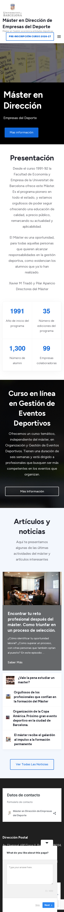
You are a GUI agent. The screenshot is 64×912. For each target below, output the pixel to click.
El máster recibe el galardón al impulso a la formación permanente (34, 739)
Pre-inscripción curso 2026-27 (30, 36)
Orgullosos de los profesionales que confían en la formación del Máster (35, 696)
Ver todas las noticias (32, 764)
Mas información (21, 132)
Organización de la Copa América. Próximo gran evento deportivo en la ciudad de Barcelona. (35, 718)
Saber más (15, 662)
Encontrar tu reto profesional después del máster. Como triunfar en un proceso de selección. (32, 622)
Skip (37, 905)
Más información (32, 491)
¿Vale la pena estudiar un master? (36, 680)
